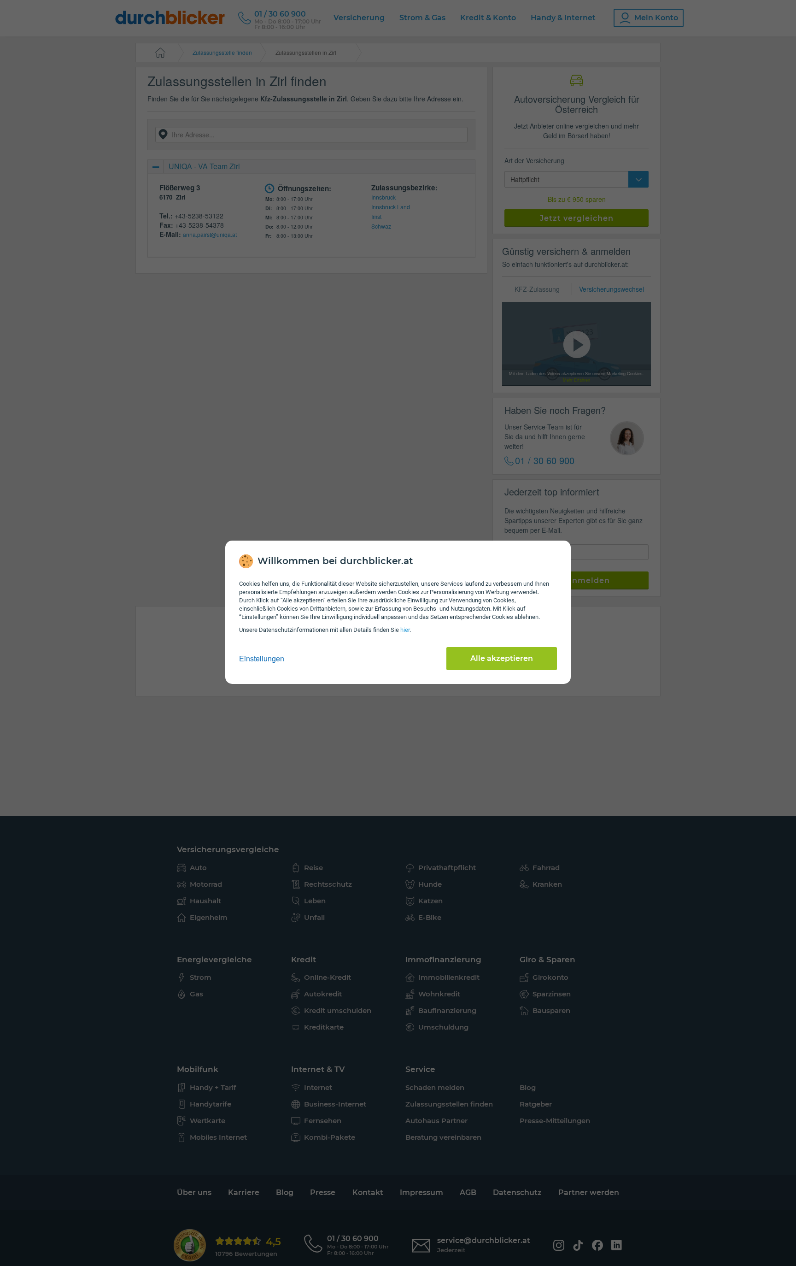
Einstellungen (261, 658)
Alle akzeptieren (501, 658)
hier (405, 629)
